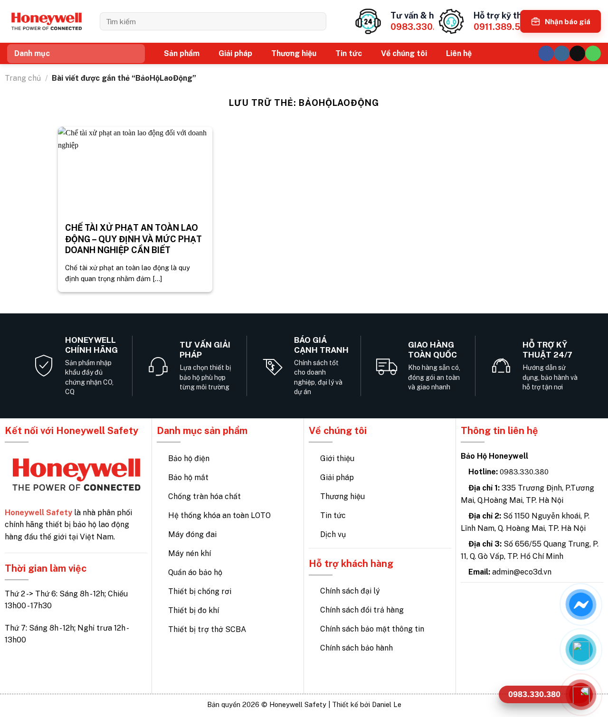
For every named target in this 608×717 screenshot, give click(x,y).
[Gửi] (315, 21)
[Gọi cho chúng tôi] (593, 53)
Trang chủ (23, 78)
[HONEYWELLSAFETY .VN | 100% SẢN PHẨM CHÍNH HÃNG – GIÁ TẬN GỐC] (46, 21)
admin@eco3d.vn (521, 571)
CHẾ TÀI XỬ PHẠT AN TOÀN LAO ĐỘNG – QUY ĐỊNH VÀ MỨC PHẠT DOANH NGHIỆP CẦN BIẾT (133, 239)
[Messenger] (581, 604)
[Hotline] (581, 694)
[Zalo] (581, 649)
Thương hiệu (293, 53)
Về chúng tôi (404, 53)
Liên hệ (459, 53)
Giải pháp (235, 53)
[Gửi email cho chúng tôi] (577, 53)
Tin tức (348, 53)
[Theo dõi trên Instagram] (562, 53)
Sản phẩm (182, 53)
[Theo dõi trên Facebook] (546, 53)
